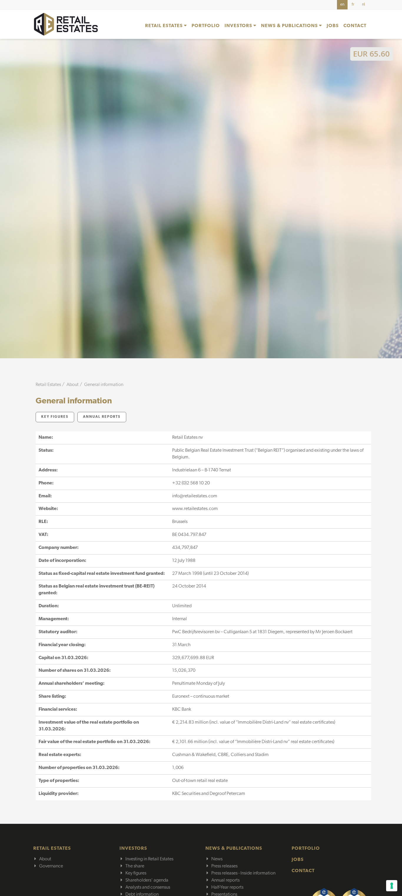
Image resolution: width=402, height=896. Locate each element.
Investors (239, 26)
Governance (51, 866)
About (45, 859)
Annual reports (102, 417)
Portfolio (206, 26)
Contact (354, 26)
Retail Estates (164, 26)
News (216, 859)
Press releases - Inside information (243, 873)
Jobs (333, 26)
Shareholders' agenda (146, 880)
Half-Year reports (227, 887)
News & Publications (290, 26)
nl (363, 4)
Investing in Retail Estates (149, 859)
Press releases (224, 866)
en (342, 4)
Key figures (55, 417)
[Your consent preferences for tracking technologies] (391, 885)
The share (134, 866)
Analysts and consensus (147, 887)
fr (353, 4)
